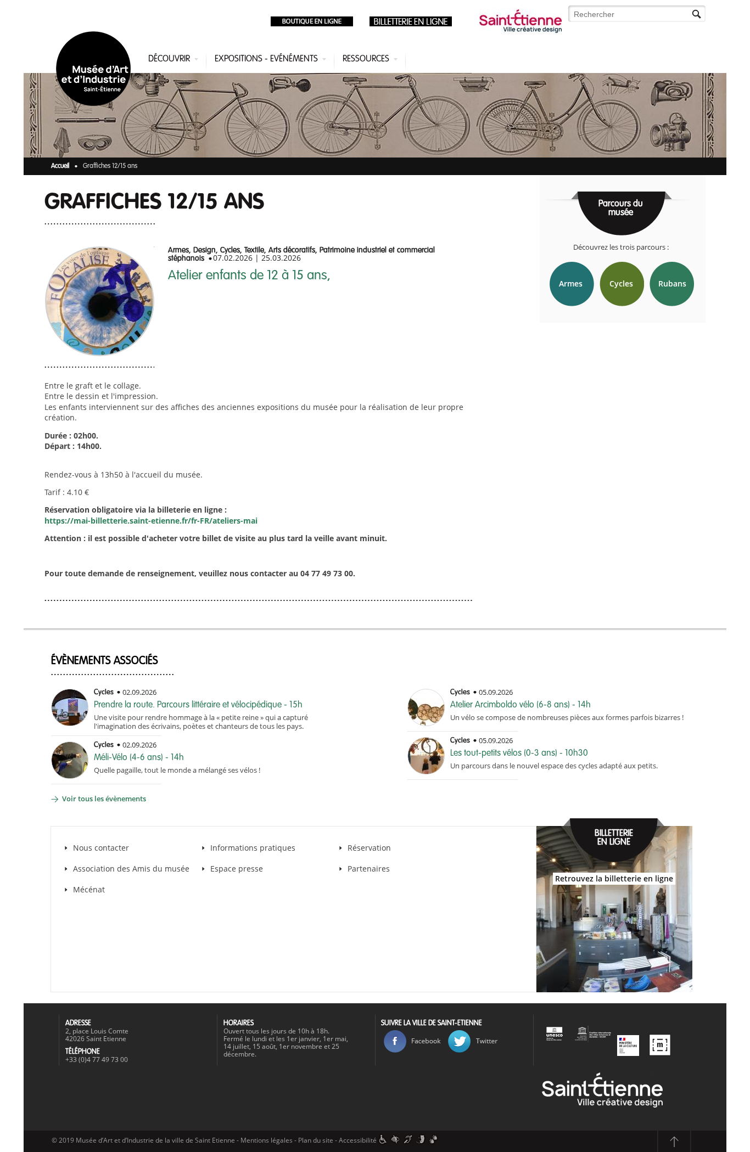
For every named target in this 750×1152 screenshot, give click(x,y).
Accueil (60, 166)
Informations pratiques (252, 847)
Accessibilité (358, 1140)
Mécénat (89, 889)
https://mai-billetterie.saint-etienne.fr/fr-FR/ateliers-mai (151, 520)
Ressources (366, 59)
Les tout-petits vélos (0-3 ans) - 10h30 (519, 753)
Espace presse (236, 868)
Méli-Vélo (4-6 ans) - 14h (139, 758)
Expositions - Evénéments (266, 59)
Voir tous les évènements (104, 798)
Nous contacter (101, 847)
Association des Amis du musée (132, 868)
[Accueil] (95, 70)
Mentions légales (266, 1140)
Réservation (369, 847)
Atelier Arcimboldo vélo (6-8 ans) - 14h (520, 705)
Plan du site (315, 1140)
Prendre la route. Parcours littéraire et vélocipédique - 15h (198, 705)
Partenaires (369, 868)
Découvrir (169, 59)
